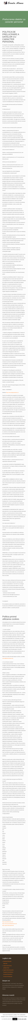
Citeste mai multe (22, 1019)
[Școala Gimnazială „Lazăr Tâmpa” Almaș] (14, 3)
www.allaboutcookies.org (7, 658)
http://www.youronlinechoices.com (9, 923)
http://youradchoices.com (7, 921)
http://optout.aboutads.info (8, 925)
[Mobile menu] (26, 3)
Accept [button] (14, 1019)
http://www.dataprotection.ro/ (12, 392)
